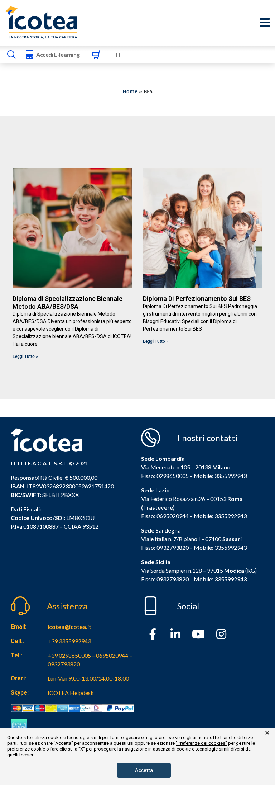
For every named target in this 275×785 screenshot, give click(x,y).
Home (130, 91)
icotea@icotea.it (69, 626)
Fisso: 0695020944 (165, 515)
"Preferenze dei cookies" (201, 743)
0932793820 (172, 579)
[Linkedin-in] (175, 634)
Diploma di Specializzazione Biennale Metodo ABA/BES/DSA (67, 302)
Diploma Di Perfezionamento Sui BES (197, 298)
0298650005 (172, 475)
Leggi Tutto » (25, 356)
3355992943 (230, 475)
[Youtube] (198, 634)
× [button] (267, 733)
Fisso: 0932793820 (165, 547)
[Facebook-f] (152, 634)
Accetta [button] (144, 770)
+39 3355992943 (69, 641)
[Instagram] (221, 634)
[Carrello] (96, 54)
